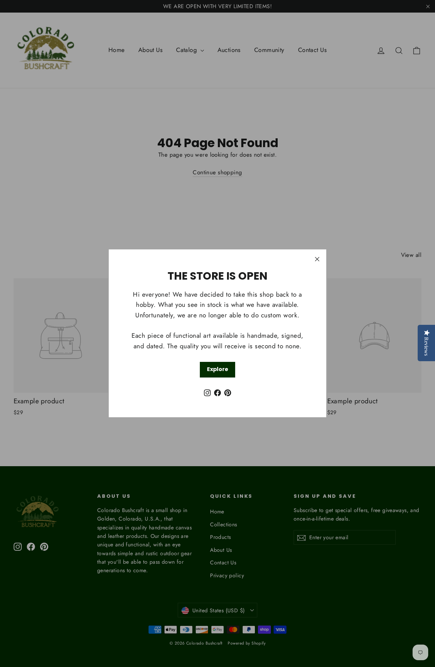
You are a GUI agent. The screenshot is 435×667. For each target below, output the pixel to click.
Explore (217, 369)
